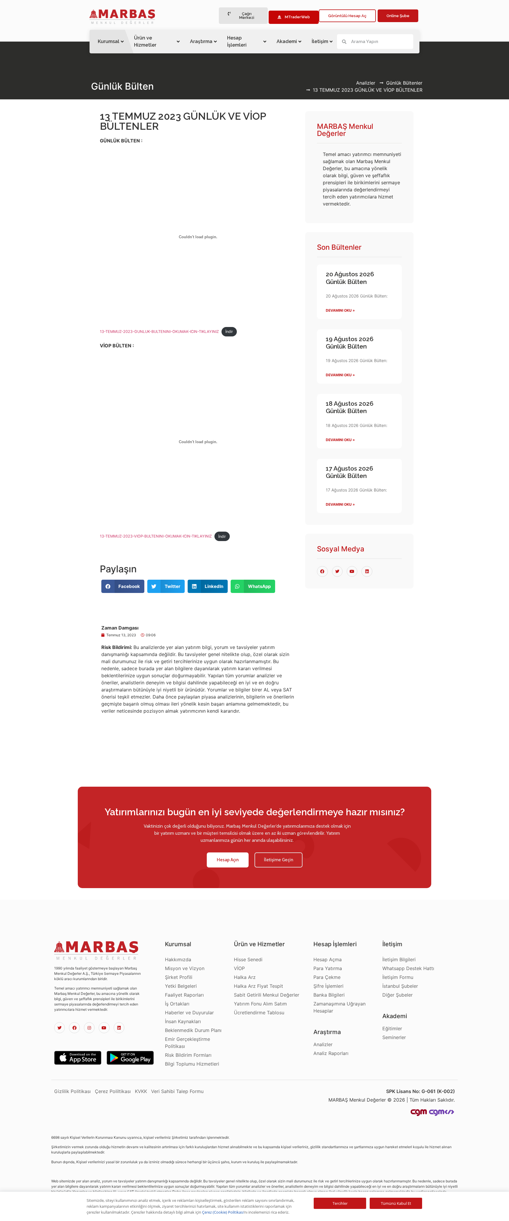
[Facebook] (74, 1027)
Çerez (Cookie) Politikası (223, 1212)
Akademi (287, 41)
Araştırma (201, 41)
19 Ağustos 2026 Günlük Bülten (350, 342)
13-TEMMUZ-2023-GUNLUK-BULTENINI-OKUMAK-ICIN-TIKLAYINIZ (159, 331)
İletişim (320, 41)
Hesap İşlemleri (237, 41)
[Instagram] (89, 1027)
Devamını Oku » (340, 310)
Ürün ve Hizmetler (145, 41)
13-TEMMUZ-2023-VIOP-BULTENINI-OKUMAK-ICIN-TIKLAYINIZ (156, 536)
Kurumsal (108, 41)
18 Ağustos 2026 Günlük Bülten (350, 407)
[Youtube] (104, 1027)
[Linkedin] (119, 1027)
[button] (243, 15)
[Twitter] (59, 1027)
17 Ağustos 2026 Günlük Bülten (349, 472)
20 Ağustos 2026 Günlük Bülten (350, 277)
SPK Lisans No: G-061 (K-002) (420, 1091)
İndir (229, 331)
